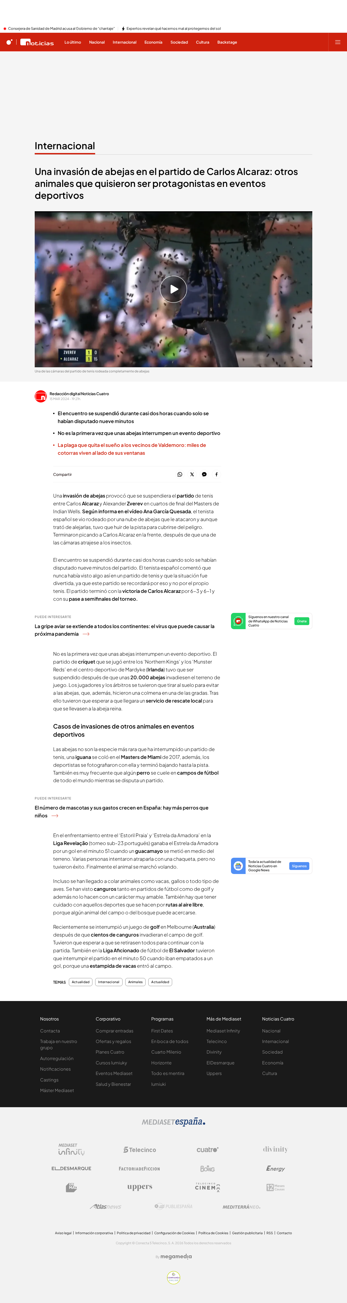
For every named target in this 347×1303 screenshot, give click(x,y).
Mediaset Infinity (223, 1031)
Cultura (269, 1073)
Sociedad (272, 1052)
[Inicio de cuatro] (9, 42)
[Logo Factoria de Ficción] (139, 1168)
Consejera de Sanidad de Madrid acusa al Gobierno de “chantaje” (61, 29)
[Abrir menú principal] (337, 42)
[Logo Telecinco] (139, 1149)
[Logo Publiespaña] (173, 1206)
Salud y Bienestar (113, 1084)
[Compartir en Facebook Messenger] (204, 475)
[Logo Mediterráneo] (242, 1206)
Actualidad (80, 982)
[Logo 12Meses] (275, 1187)
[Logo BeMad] (71, 1187)
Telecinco (217, 1041)
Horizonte (161, 1062)
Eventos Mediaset (114, 1073)
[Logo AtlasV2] (105, 1206)
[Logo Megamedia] (176, 1257)
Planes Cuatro (110, 1052)
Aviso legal (63, 1233)
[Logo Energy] (275, 1168)
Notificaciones (55, 1069)
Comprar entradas (114, 1031)
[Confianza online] (173, 1283)
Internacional (65, 145)
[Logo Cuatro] (208, 1149)
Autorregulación (56, 1058)
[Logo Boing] (207, 1168)
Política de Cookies (213, 1233)
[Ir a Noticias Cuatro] (37, 42)
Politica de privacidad (133, 1233)
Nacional (271, 1031)
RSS (269, 1233)
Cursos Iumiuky (111, 1062)
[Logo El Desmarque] (71, 1168)
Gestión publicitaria (247, 1233)
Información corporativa (94, 1233)
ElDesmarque (220, 1062)
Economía (272, 1062)
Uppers (214, 1073)
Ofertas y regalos (113, 1041)
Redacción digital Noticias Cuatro (79, 393)
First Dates (162, 1031)
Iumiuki (158, 1084)
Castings (49, 1080)
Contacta (50, 1031)
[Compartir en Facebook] (216, 475)
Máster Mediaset (57, 1090)
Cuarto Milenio (166, 1052)
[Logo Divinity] (275, 1149)
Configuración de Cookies (174, 1233)
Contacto (284, 1233)
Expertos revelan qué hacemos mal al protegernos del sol (174, 29)
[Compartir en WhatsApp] (180, 475)
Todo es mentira (167, 1073)
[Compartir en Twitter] (192, 475)
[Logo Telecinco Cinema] (207, 1187)
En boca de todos (169, 1041)
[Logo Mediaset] (173, 1125)
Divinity (214, 1052)
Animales (135, 982)
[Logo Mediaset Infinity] (72, 1149)
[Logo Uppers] (139, 1187)
